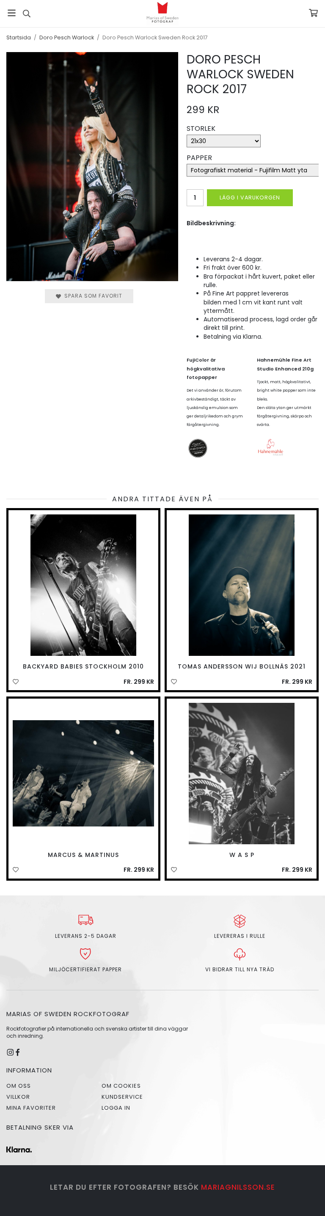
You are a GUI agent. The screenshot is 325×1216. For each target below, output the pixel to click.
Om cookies (121, 1086)
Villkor (18, 1097)
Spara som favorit (91, 295)
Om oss (18, 1086)
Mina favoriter (31, 1108)
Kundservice (122, 1097)
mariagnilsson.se (238, 1187)
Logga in (116, 1108)
